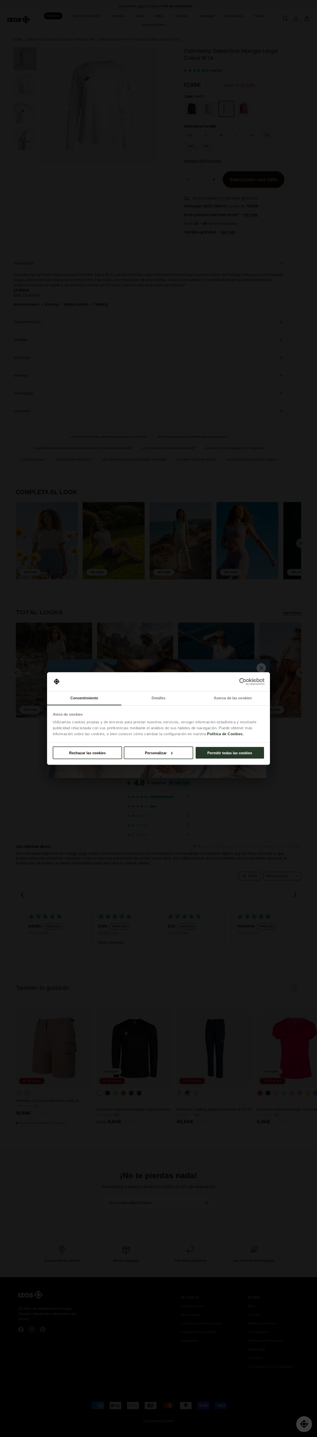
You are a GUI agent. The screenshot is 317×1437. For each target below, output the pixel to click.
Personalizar (156, 753)
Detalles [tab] (159, 698)
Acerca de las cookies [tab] (233, 698)
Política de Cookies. (225, 734)
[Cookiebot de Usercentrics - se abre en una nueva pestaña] (242, 681)
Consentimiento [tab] (84, 698)
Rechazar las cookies (87, 753)
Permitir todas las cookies (229, 753)
